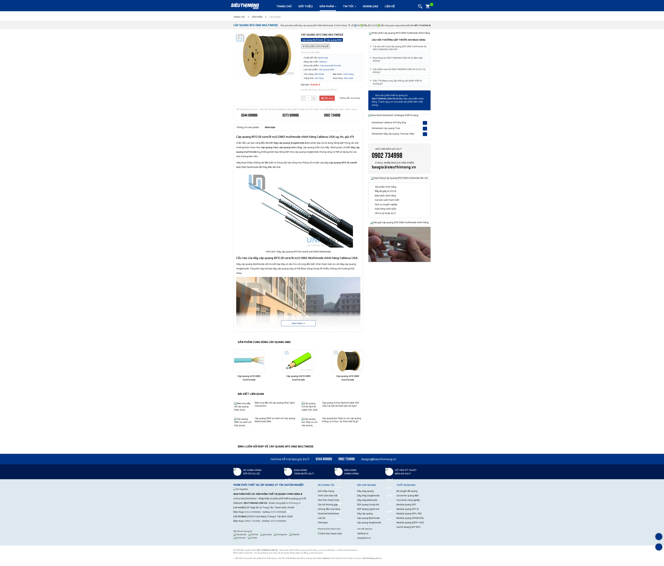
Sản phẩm (327, 6)
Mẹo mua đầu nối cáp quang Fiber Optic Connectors (275, 404)
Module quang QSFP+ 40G (410, 522)
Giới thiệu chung (326, 491)
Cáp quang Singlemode (369, 522)
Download (370, 6)
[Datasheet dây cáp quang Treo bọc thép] (425, 134)
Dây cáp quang (365, 513)
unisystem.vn (364, 538)
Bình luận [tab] (270, 127)
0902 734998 (332, 115)
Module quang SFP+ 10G (409, 513)
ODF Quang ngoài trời (368, 509)
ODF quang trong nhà (368, 504)
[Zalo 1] (658, 537)
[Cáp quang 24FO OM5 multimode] (298, 361)
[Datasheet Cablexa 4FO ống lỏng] (425, 123)
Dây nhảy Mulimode (367, 500)
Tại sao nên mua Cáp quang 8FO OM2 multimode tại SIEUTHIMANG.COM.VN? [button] (398, 48)
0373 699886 (291, 115)
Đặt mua (328, 98)
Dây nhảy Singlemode (368, 495)
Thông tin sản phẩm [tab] (247, 127)
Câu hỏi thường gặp (328, 504)
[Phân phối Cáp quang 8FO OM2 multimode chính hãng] (399, 33)
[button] (420, 6)
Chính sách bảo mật (328, 495)
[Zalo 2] (658, 547)
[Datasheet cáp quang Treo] (425, 129)
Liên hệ (390, 6)
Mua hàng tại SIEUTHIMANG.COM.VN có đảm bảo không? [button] (397, 59)
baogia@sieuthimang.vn (394, 167)
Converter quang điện (407, 495)
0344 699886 (249, 115)
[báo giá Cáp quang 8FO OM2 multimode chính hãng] (399, 223)
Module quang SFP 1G (407, 509)
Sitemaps (323, 522)
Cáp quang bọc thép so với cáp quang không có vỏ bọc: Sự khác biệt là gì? (341, 419)
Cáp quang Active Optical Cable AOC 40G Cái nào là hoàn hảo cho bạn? (340, 404)
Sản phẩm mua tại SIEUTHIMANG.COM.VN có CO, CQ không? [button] (398, 71)
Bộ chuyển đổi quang (406, 491)
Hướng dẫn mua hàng (349, 98)
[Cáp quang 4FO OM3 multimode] (249, 361)
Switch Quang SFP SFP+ (408, 527)
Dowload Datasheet (328, 513)
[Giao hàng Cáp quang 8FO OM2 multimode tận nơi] (399, 178)
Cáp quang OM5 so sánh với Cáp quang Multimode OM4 (275, 419)
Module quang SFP (406, 504)
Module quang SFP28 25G (410, 518)
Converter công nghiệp (408, 500)
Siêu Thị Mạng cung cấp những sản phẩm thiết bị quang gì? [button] (396, 82)
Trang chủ (284, 6)
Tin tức (348, 6)
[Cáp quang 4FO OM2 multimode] (347, 361)
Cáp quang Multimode (368, 518)
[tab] (399, 48)
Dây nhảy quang (365, 491)
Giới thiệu (305, 6)
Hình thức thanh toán (328, 500)
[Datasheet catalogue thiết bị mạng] (399, 115)
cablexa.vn (362, 533)
